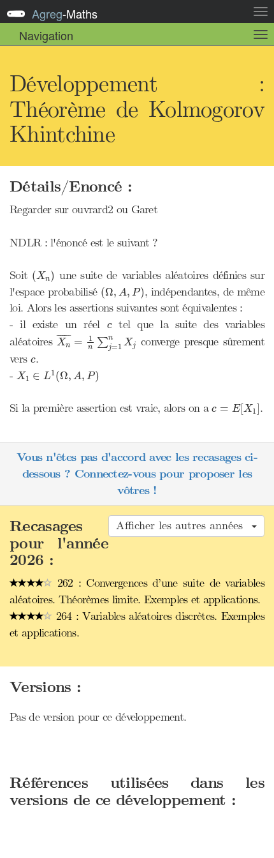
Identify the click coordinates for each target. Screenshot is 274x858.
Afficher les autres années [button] (183, 525)
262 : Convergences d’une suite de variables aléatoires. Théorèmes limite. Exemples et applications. (137, 591)
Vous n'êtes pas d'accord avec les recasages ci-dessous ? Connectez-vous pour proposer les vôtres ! (137, 473)
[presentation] (43, 276)
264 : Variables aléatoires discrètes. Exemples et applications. (137, 624)
